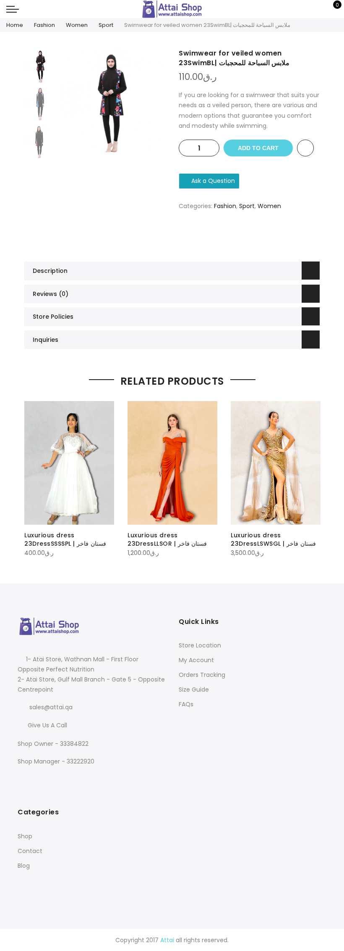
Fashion (44, 25)
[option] (113, 100)
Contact (30, 851)
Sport (106, 25)
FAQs (186, 704)
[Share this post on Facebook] (224, 235)
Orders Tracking (202, 675)
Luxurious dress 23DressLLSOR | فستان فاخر (167, 539)
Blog (24, 865)
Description (50, 271)
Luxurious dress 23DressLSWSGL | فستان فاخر (273, 539)
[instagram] (42, 779)
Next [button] (151, 100)
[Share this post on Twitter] (240, 235)
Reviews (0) (50, 294)
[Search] (292, 9)
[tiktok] (57, 779)
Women (77, 25)
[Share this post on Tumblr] (274, 235)
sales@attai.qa (51, 707)
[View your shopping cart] (331, 9)
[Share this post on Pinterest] (257, 235)
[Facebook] (25, 779)
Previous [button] (83, 100)
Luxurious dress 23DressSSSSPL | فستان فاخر (65, 539)
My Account (196, 660)
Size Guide (194, 689)
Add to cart (258, 148)
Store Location (200, 645)
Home (14, 25)
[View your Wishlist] (318, 9)
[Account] (305, 9)
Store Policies (53, 316)
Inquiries (45, 339)
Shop (25, 836)
